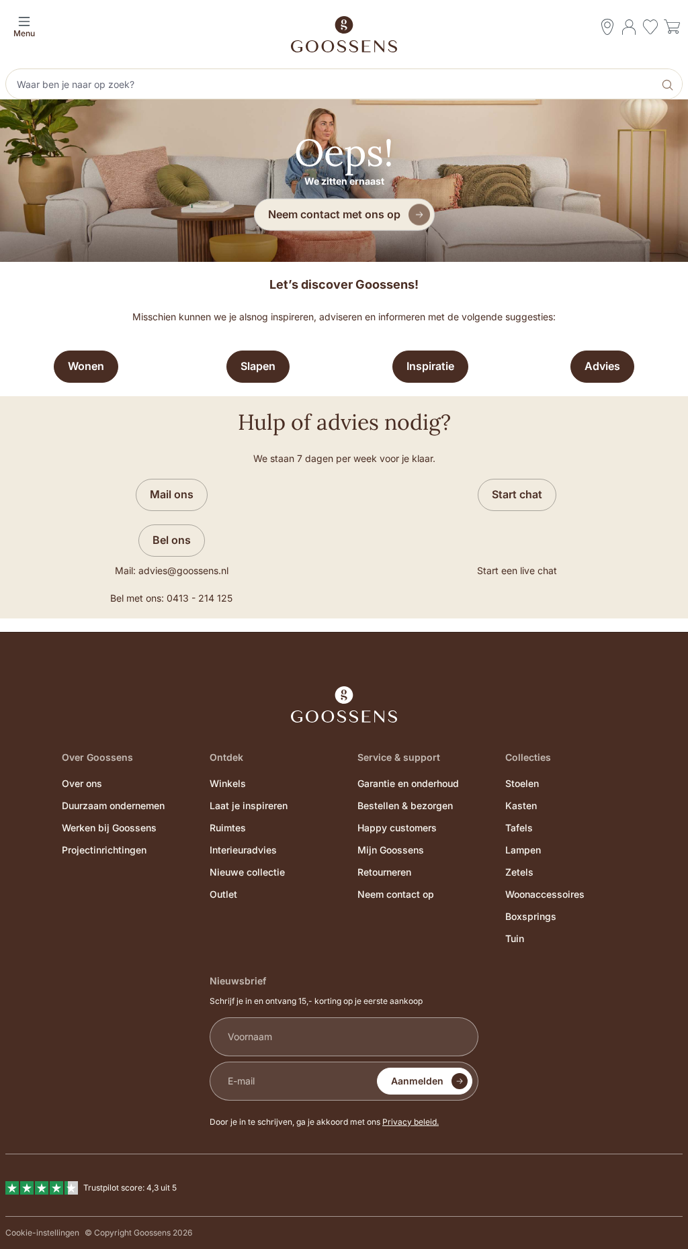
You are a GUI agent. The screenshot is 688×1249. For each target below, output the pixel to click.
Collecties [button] (528, 757)
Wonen (86, 366)
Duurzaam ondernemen (113, 805)
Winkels (228, 783)
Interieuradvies (243, 849)
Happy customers (397, 827)
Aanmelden (417, 1080)
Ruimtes (228, 827)
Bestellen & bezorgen (405, 805)
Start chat (517, 494)
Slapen (258, 366)
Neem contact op (395, 894)
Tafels (519, 827)
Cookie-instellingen (42, 1233)
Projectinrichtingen (104, 849)
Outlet (223, 894)
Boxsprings (530, 916)
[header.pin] (607, 27)
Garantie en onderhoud (408, 783)
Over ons (82, 783)
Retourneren (384, 872)
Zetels (519, 872)
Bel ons (172, 540)
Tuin (514, 938)
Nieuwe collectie (247, 872)
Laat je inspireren (249, 805)
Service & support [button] (398, 757)
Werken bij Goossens (109, 827)
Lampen (523, 849)
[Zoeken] (669, 84)
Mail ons (172, 494)
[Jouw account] (629, 27)
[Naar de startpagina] (344, 34)
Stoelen (522, 783)
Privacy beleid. (410, 1122)
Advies (602, 366)
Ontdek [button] (226, 757)
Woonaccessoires (545, 894)
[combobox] (331, 84)
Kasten (521, 805)
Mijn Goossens (390, 849)
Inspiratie (430, 366)
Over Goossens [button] (97, 757)
